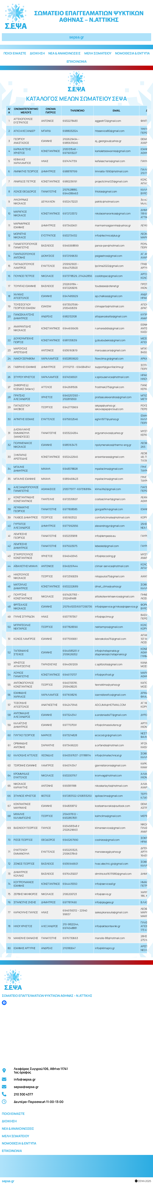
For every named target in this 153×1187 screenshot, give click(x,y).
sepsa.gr (76, 37)
